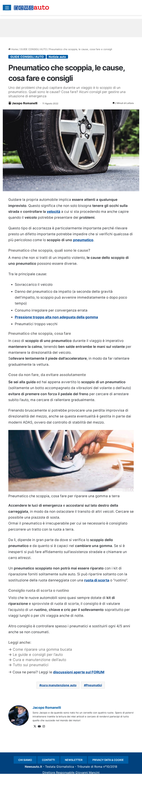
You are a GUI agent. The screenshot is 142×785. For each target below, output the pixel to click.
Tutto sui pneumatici (30, 665)
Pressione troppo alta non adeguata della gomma (56, 317)
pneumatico (83, 240)
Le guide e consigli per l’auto (38, 654)
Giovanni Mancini (87, 772)
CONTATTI (48, 759)
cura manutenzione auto (59, 685)
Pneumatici (94, 685)
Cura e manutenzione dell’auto (39, 660)
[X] (35, 726)
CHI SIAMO (25, 759)
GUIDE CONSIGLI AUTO (33, 49)
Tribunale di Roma (89, 766)
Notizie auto (57, 57)
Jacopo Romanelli (24, 103)
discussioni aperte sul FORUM (78, 672)
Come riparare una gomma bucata (42, 649)
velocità (53, 211)
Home (14, 49)
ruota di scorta (96, 580)
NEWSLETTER (73, 759)
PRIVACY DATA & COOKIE (108, 759)
